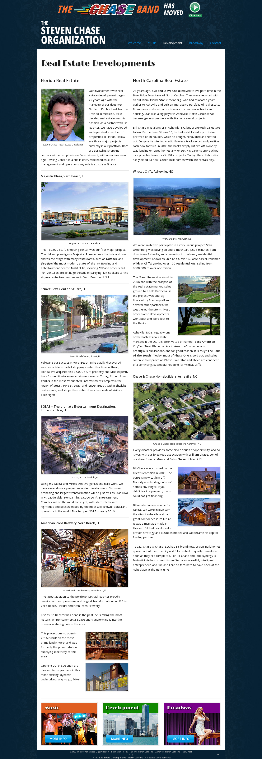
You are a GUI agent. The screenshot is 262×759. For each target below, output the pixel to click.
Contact (215, 43)
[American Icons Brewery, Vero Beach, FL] (107, 660)
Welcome (134, 43)
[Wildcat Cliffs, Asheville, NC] (199, 304)
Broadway (196, 43)
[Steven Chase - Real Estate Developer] (63, 141)
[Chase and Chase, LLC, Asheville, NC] (199, 495)
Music (152, 43)
